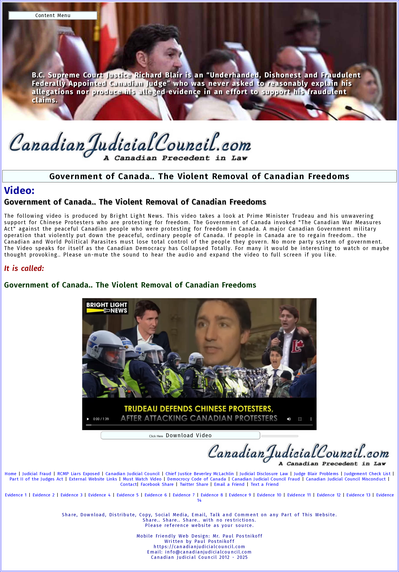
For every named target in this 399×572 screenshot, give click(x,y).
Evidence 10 (269, 495)
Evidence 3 (71, 495)
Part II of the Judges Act (36, 479)
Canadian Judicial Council (133, 473)
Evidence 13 (358, 495)
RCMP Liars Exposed (78, 473)
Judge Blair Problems (316, 473)
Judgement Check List (367, 473)
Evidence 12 (329, 495)
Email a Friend (229, 484)
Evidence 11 (299, 495)
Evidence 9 (240, 495)
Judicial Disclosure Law (264, 473)
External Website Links (93, 479)
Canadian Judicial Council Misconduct (346, 479)
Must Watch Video (142, 479)
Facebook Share (157, 484)
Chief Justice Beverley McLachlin (200, 473)
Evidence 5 (128, 495)
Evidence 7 (184, 495)
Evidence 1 (16, 495)
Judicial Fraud (36, 473)
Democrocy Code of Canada (196, 479)
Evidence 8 (212, 495)
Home (10, 473)
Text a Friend (265, 484)
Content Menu (53, 15)
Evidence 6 (156, 495)
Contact (128, 484)
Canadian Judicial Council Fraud (266, 479)
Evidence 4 (99, 495)
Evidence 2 (43, 495)
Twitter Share (194, 484)
